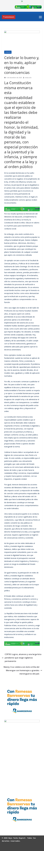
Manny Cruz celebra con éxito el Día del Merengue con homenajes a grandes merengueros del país (21, 670)
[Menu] (40, 17)
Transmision (8, 17)
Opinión (8, 52)
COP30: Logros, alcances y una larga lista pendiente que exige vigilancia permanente (23, 657)
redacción (28, 78)
